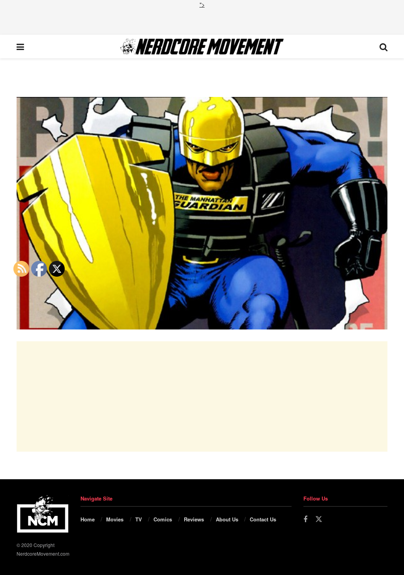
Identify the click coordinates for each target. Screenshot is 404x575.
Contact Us (263, 519)
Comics (162, 519)
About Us (227, 519)
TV (138, 519)
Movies (114, 519)
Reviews (194, 519)
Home (87, 519)
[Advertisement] (202, 20)
